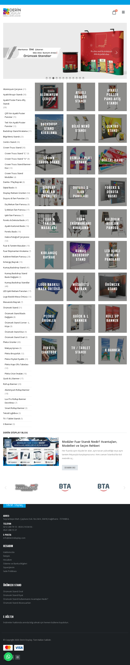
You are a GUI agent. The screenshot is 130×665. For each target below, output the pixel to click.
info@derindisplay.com (14, 537)
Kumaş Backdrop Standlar (17, 282)
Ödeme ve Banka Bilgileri (15, 563)
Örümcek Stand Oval (15, 337)
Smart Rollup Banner (15, 408)
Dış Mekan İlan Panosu (16, 204)
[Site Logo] (12, 12)
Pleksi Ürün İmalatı (14, 373)
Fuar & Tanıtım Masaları (14, 245)
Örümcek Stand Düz (14, 331)
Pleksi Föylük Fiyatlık (14, 359)
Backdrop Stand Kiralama (15, 131)
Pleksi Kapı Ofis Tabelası (16, 364)
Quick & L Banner (11, 378)
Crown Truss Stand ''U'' (16, 158)
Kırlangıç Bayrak (11, 262)
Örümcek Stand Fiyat (13, 595)
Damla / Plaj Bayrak (12, 182)
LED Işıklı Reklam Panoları (15, 291)
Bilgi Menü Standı (11, 136)
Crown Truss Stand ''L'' (15, 153)
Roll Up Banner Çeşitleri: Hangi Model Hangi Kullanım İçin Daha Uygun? (92, 444)
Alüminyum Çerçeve (12, 89)
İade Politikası (10, 571)
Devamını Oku (70, 467)
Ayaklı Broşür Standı (12, 94)
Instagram (17, 657)
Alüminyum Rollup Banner (17, 389)
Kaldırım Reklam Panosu (14, 256)
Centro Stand (9, 142)
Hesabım (7, 559)
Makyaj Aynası (12, 348)
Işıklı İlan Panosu (13, 215)
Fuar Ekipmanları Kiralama (15, 251)
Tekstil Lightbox (10, 413)
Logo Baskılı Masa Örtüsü (15, 296)
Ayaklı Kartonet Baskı (15, 226)
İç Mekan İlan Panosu (15, 209)
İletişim (6, 556)
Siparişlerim (8, 567)
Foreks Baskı (11, 231)
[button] (123, 12)
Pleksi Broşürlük (12, 353)
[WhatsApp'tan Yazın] (8, 656)
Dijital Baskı (8, 187)
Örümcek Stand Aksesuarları (17, 602)
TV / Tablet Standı (11, 418)
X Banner (7, 424)
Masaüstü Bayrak (11, 302)
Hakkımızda (8, 552)
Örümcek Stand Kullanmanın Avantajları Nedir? (25, 599)
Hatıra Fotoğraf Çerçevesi (17, 237)
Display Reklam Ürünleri (14, 193)
